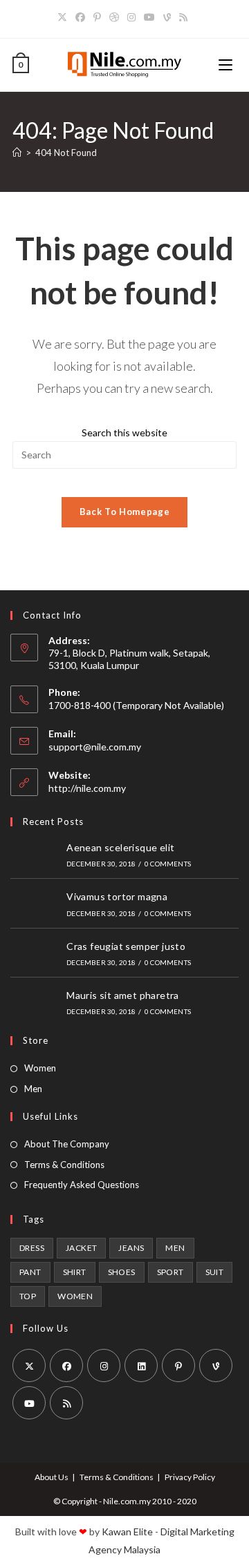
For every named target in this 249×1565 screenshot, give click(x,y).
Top (27, 1296)
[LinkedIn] (141, 1365)
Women (40, 1067)
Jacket (81, 1248)
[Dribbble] (114, 17)
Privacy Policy (190, 1477)
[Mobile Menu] (228, 65)
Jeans (131, 1248)
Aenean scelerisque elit (120, 847)
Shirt (74, 1272)
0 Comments (168, 863)
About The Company (66, 1143)
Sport (170, 1272)
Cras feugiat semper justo (125, 946)
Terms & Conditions (64, 1164)
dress (31, 1248)
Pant (30, 1272)
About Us (51, 1477)
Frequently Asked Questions (81, 1184)
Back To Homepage (124, 511)
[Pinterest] (97, 17)
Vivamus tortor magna (116, 896)
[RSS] (183, 17)
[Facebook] (80, 17)
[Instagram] (131, 17)
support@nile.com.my (94, 746)
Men (33, 1088)
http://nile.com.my (87, 788)
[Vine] (167, 17)
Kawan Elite (127, 1531)
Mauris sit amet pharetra (122, 995)
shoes (122, 1272)
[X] (64, 17)
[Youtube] (149, 17)
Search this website (124, 432)
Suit (214, 1272)
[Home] (16, 152)
